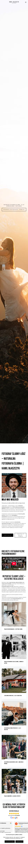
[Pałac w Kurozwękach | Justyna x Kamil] (14, 614)
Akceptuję (9, 841)
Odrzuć (19, 841)
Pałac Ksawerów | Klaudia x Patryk (12, 796)
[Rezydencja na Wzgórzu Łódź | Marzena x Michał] (14, 747)
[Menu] (25, 2)
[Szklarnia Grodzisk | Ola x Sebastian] (14, 680)
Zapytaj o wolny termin (20, 535)
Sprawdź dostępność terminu (14, 209)
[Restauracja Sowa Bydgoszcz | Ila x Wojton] (14, 713)
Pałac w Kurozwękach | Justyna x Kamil (13, 629)
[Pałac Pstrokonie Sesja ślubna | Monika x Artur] (14, 647)
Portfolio (7, 535)
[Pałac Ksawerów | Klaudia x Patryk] (14, 781)
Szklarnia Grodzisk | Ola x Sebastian (13, 695)
